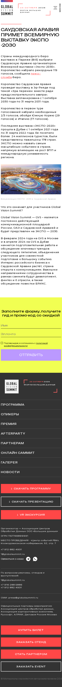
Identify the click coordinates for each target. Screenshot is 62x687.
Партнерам (12, 443)
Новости (10, 472)
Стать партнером (31, 654)
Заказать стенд (31, 642)
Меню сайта (57, 7)
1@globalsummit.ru (13, 554)
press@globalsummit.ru (23, 597)
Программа (12, 404)
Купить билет (31, 629)
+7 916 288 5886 (11, 585)
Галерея (9, 462)
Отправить (31, 355)
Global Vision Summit (7, 7)
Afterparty (13, 433)
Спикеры (10, 414)
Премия (9, 424)
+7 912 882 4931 (11, 549)
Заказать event (31, 666)
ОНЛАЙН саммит (18, 453)
